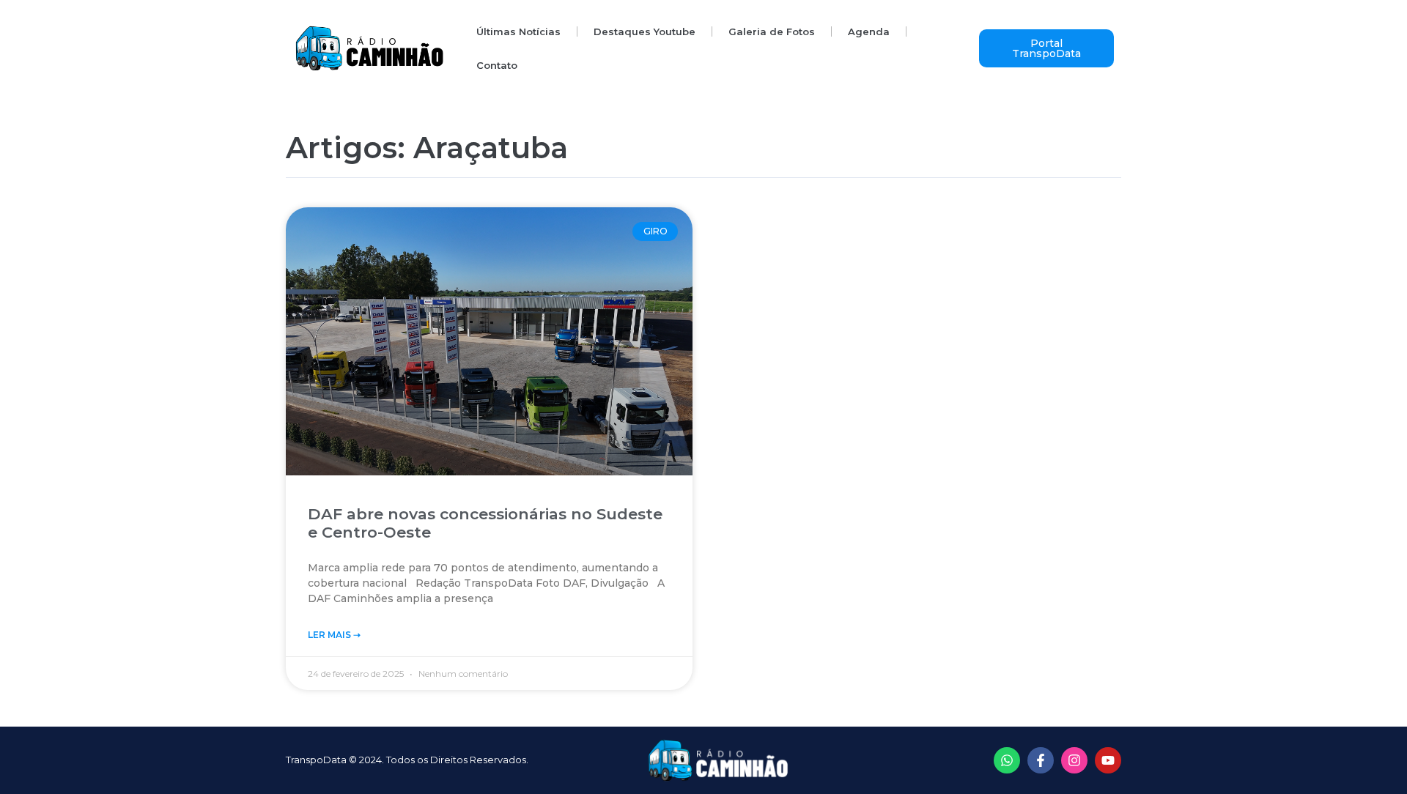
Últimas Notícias (518, 31)
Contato (496, 65)
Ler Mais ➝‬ (334, 634)
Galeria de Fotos (771, 31)
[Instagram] (1074, 760)
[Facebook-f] (1040, 760)
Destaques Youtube (644, 31)
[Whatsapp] (1007, 760)
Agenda (869, 31)
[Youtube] (1108, 760)
